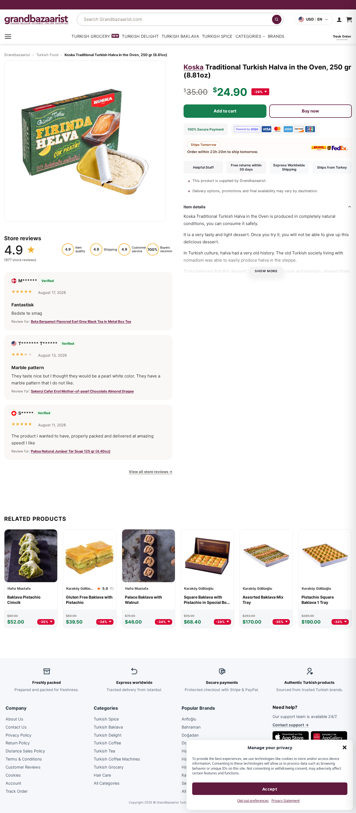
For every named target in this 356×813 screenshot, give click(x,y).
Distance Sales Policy (25, 751)
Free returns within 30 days (246, 167)
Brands (276, 36)
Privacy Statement (285, 800)
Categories (248, 36)
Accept (270, 789)
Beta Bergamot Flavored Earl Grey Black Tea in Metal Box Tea (81, 321)
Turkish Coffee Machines (117, 759)
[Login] (339, 19)
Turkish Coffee (107, 743)
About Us (14, 718)
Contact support (291, 724)
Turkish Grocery (90, 36)
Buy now (310, 110)
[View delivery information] (178, 4)
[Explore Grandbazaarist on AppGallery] (329, 736)
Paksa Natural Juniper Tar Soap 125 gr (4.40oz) (70, 451)
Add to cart (225, 110)
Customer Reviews (23, 767)
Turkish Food (47, 55)
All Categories (107, 783)
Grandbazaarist (17, 55)
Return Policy (18, 743)
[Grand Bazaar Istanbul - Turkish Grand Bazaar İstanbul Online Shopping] (36, 19)
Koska (194, 67)
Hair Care (102, 775)
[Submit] (276, 19)
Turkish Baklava (180, 36)
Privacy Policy (18, 734)
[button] (344, 747)
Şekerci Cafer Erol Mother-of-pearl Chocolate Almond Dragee (82, 391)
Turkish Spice (217, 36)
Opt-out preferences (253, 800)
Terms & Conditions (24, 759)
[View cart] (349, 19)
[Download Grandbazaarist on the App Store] (291, 736)
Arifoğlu (189, 718)
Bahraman (191, 726)
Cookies (13, 775)
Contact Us (16, 726)
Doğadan (190, 734)
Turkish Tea (104, 751)
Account (13, 783)
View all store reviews (150, 471)
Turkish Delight (140, 36)
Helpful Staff (203, 167)
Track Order (17, 791)
